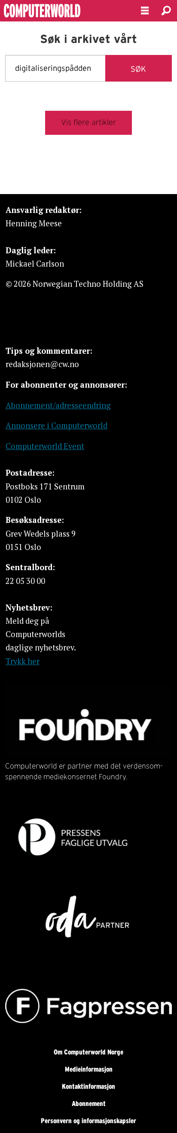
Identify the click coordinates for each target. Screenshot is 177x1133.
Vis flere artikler (88, 122)
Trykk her (23, 661)
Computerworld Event (45, 446)
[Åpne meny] (144, 11)
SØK (138, 68)
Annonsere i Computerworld (56, 425)
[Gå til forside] (63, 11)
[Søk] (166, 10)
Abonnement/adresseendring (58, 405)
